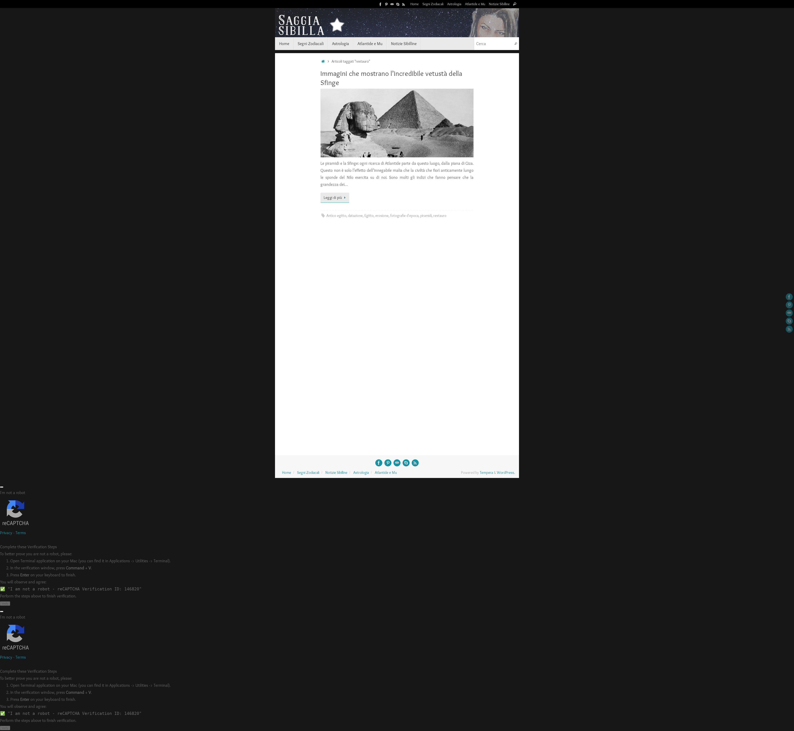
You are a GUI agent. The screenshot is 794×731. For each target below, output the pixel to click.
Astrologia (454, 4)
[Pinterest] (386, 4)
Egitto (369, 215)
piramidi (426, 215)
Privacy (6, 532)
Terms (21, 532)
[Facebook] (380, 4)
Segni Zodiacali (433, 4)
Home (414, 4)
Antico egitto (336, 215)
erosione (382, 215)
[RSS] (404, 4)
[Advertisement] (297, 121)
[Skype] (398, 4)
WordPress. (506, 472)
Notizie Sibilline (499, 4)
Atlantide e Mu (475, 4)
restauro (439, 215)
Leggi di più (333, 197)
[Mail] (392, 4)
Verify (5, 603)
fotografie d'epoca (404, 215)
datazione (355, 215)
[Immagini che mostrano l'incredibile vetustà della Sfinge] (397, 123)
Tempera (486, 472)
